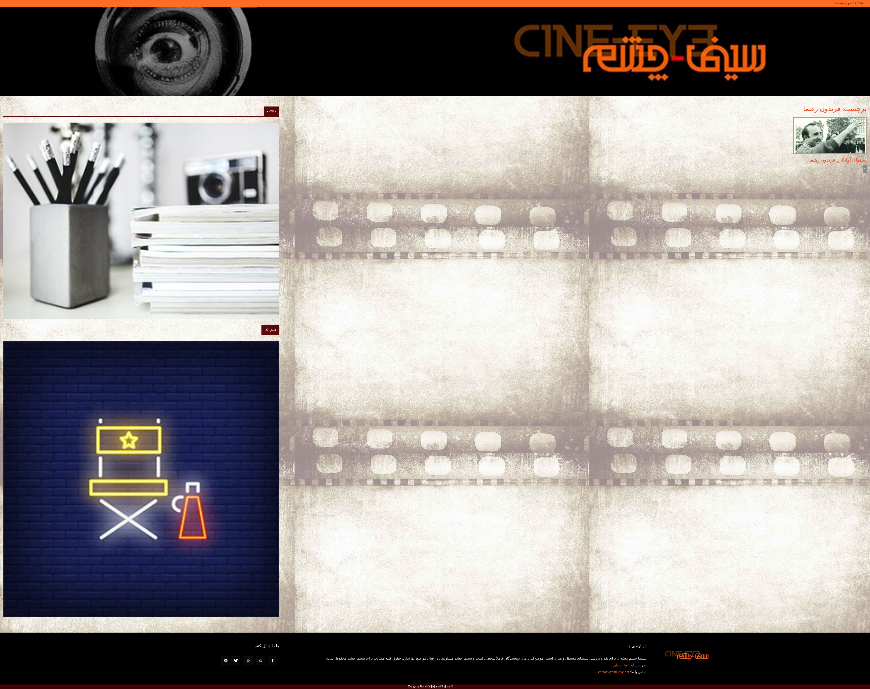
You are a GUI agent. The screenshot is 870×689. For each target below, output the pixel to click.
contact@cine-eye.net (613, 672)
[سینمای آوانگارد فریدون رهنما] (727, 135)
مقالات (271, 111)
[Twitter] (235, 660)
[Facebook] (272, 660)
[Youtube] (225, 660)
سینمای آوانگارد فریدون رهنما (838, 160)
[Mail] (248, 660)
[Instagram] (260, 660)
